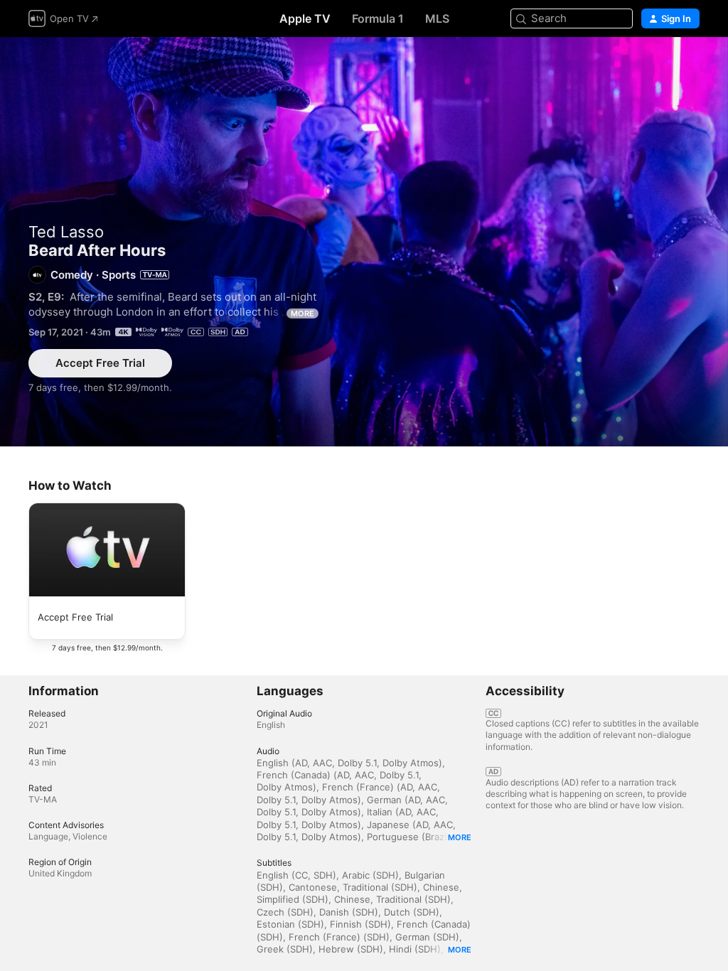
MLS (437, 18)
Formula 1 (378, 18)
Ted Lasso (66, 231)
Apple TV (305, 18)
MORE (302, 313)
